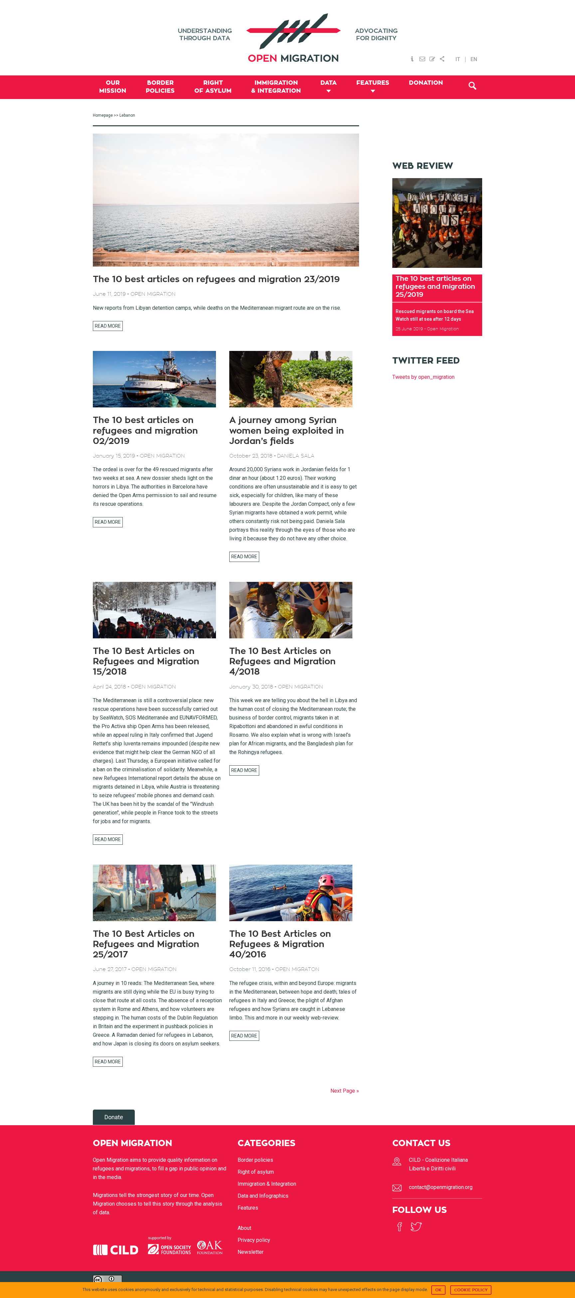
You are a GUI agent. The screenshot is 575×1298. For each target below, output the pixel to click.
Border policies (255, 1160)
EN (474, 59)
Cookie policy (470, 1290)
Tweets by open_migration (423, 377)
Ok (438, 1290)
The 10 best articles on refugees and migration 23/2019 (216, 279)
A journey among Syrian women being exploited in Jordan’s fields (286, 430)
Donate (113, 1117)
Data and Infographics (263, 1196)
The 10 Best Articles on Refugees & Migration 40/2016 (280, 944)
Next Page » (344, 1091)
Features (248, 1208)
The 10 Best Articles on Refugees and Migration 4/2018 (282, 661)
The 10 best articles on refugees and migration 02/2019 (145, 430)
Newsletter (251, 1252)
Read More (108, 326)
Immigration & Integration (267, 1184)
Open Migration (287, 37)
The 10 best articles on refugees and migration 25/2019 (435, 286)
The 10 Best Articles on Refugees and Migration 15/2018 (146, 661)
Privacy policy (254, 1240)
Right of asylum (256, 1172)
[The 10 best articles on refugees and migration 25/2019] (437, 270)
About (244, 1228)
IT (458, 59)
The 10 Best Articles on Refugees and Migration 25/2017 (146, 944)
